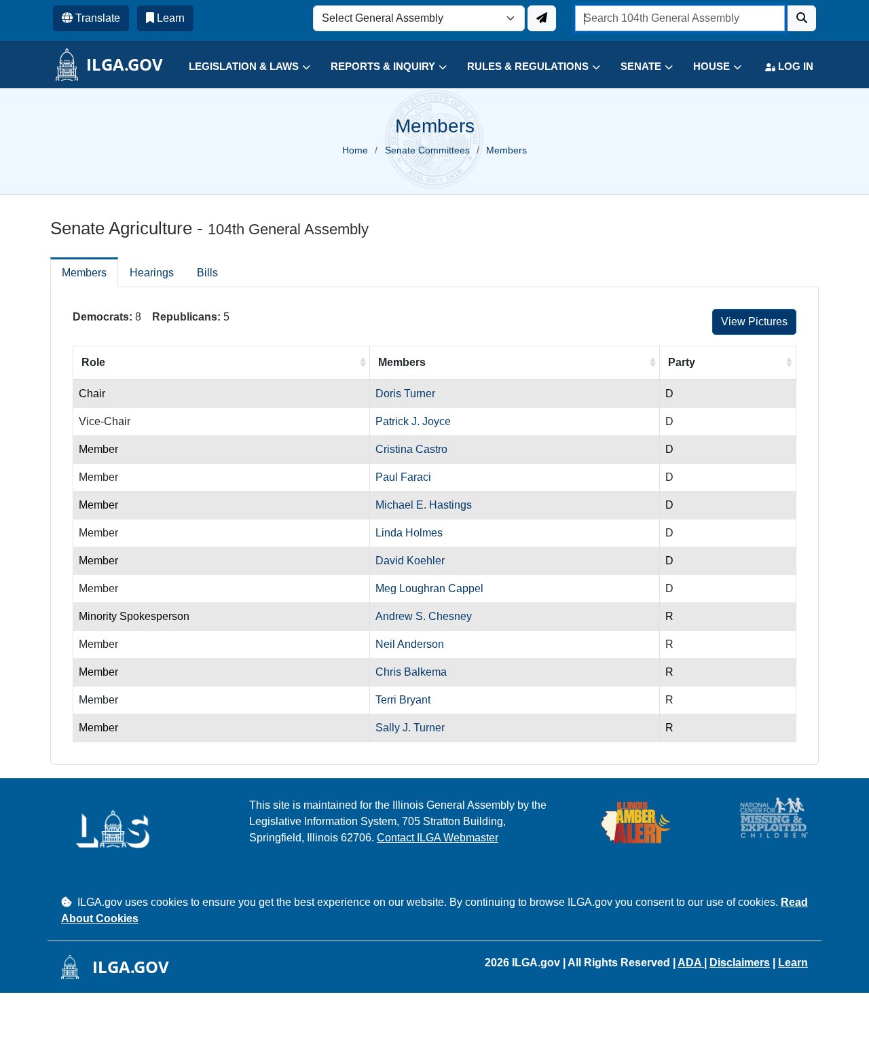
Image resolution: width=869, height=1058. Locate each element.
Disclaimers (739, 962)
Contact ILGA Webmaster (437, 837)
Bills (207, 272)
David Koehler (410, 560)
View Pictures (754, 321)
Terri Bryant (402, 700)
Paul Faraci (403, 477)
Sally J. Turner (410, 727)
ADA (691, 962)
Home (355, 150)
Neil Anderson (409, 644)
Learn (793, 962)
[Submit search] (802, 18)
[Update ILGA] (542, 18)
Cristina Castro (411, 449)
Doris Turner (405, 393)
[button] (239, 66)
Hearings (152, 272)
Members (84, 272)
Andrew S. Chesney (423, 616)
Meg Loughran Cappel (429, 588)
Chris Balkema (411, 672)
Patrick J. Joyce (413, 421)
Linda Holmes (409, 533)
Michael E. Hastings (423, 505)
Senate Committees (427, 150)
